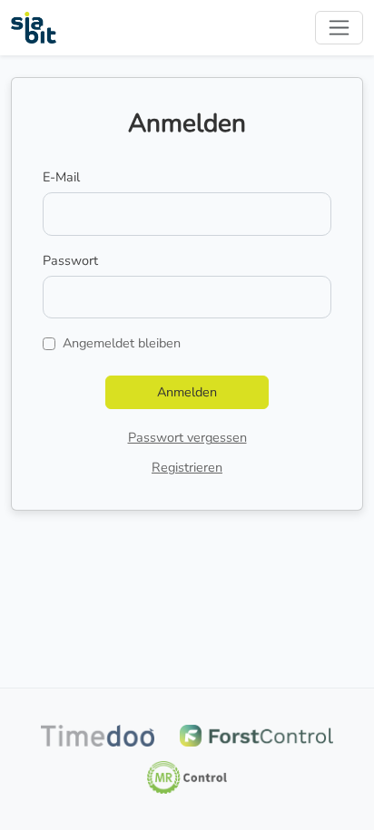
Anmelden (187, 392)
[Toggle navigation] (339, 27)
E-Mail (61, 177)
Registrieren (187, 467)
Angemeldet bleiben (122, 343)
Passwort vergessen (187, 437)
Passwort (70, 260)
